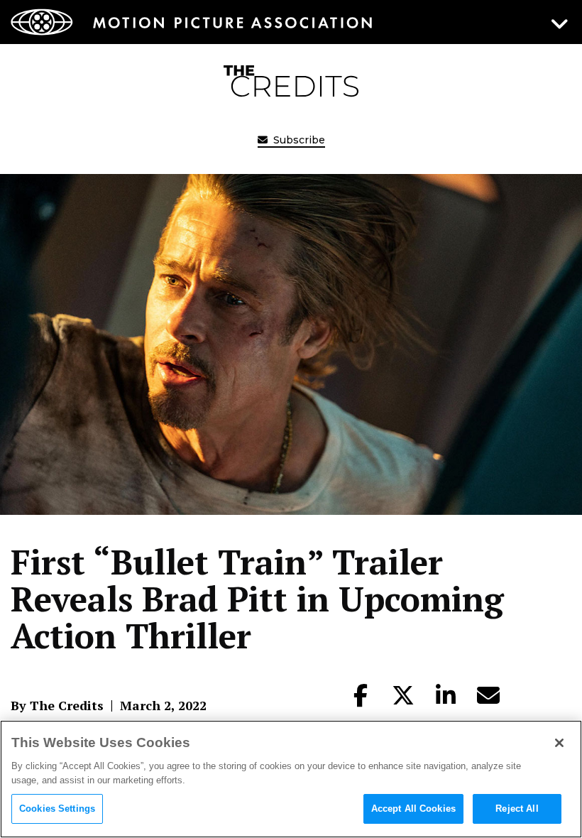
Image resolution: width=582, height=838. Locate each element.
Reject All (516, 808)
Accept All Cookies (413, 808)
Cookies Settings (57, 808)
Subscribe (297, 140)
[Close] (559, 742)
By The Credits (57, 705)
